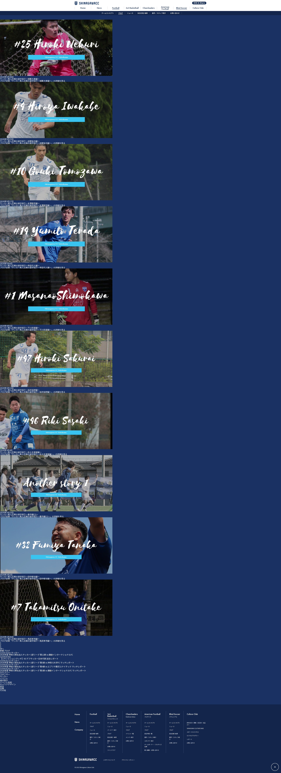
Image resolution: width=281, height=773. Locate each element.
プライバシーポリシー (128, 760)
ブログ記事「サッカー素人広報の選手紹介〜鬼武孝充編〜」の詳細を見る (32, 640)
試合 (2, 686)
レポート (189, 739)
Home (77, 714)
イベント (4, 678)
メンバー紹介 (130, 737)
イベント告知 (6, 682)
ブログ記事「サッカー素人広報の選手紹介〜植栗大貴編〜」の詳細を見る (32, 80)
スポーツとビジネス (193, 732)
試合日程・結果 (112, 737)
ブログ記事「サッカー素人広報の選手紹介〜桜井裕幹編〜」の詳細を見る (32, 391)
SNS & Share (199, 3)
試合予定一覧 (148, 734)
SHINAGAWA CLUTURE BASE (195, 728)
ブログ (92, 726)
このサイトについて (109, 760)
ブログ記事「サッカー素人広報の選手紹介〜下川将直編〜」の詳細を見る (32, 329)
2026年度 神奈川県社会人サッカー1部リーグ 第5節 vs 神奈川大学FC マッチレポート (37, 662)
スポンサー (5, 674)
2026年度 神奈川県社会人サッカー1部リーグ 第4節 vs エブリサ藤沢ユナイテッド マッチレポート (43, 666)
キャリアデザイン (8, 684)
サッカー (4, 676)
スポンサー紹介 (149, 741)
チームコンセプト (95, 723)
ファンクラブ (111, 750)
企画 (2, 688)
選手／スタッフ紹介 (150, 737)
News (77, 722)
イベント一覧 (130, 734)
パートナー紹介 (112, 730)
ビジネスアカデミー (193, 736)
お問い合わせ (94, 743)
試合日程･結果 (94, 734)
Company (79, 729)
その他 (3, 690)
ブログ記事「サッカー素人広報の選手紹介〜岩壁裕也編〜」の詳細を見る (32, 143)
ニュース (92, 730)
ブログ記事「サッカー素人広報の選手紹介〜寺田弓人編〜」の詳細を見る (32, 267)
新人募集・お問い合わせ (151, 750)
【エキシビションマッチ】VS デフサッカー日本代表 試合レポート (29, 658)
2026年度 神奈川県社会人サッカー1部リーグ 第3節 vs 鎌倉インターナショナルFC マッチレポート (43, 670)
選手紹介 (4, 680)
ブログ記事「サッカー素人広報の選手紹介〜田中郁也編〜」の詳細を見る (32, 578)
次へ (2, 648)
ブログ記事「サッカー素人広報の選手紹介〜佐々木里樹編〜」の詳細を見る (33, 454)
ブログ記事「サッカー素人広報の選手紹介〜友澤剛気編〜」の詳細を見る (32, 205)
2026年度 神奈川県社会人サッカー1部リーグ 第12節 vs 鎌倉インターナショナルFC (36, 654)
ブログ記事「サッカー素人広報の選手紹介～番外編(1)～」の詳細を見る (32, 516)
